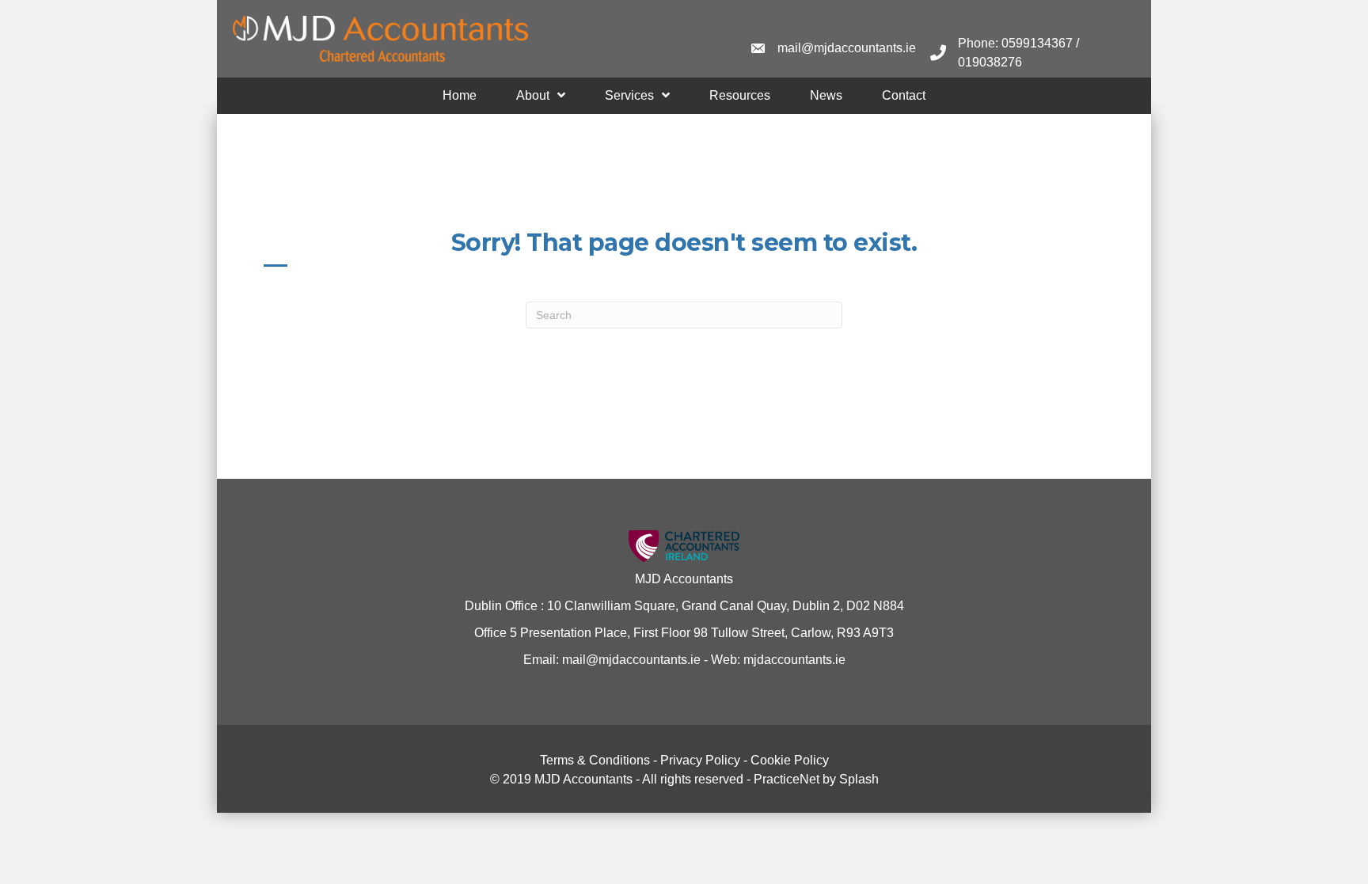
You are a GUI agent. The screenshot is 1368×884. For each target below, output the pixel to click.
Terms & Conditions (595, 760)
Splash (859, 779)
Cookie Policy (789, 760)
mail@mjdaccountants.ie (630, 659)
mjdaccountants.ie (793, 659)
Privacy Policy (700, 760)
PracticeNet (786, 779)
